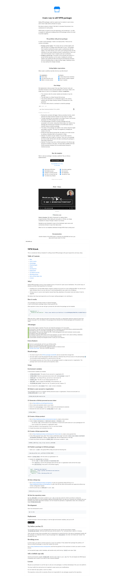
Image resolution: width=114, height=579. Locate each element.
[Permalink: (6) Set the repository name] (26, 497)
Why (31, 259)
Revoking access (34, 274)
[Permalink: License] (26, 564)
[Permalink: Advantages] (26, 327)
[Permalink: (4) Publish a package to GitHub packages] (26, 449)
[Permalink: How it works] (26, 302)
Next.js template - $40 (57, 160)
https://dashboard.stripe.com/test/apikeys (40, 484)
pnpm (43, 106)
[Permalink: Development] (26, 508)
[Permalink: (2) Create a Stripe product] (26, 419)
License (32, 278)
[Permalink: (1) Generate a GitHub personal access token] (26, 403)
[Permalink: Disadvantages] (26, 354)
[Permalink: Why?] (26, 284)
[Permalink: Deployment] (26, 519)
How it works (33, 261)
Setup (31, 267)
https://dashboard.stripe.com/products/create (44, 419)
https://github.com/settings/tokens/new (43, 403)
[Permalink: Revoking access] (26, 542)
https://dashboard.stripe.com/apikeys (42, 482)
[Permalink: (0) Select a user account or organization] (26, 391)
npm (40, 106)
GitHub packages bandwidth (49, 354)
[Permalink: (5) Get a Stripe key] (26, 482)
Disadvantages (33, 265)
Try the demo (57, 165)
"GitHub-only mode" (34, 348)
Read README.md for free (57, 163)
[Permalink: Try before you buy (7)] (26, 529)
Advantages (33, 263)
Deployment (33, 270)
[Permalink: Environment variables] (26, 371)
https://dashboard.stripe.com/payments (41, 546)
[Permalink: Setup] (26, 368)
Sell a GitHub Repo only (36, 276)
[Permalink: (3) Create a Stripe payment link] (26, 433)
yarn (46, 106)
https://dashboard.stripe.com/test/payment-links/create (47, 434)
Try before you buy (34, 272)
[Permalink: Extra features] (26, 344)
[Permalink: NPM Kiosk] (26, 252)
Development (33, 268)
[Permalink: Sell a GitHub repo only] (26, 556)
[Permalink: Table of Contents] (26, 259)
